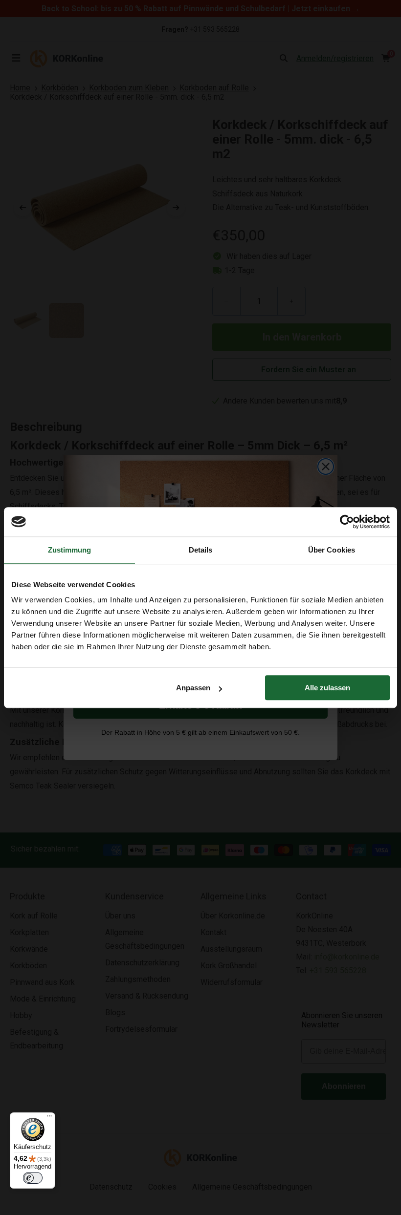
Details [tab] (201, 550)
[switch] (33, 1178)
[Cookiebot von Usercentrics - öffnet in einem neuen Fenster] (347, 521)
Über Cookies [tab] (331, 550)
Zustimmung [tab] (69, 550)
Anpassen (193, 687)
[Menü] (49, 1118)
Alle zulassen (327, 687)
